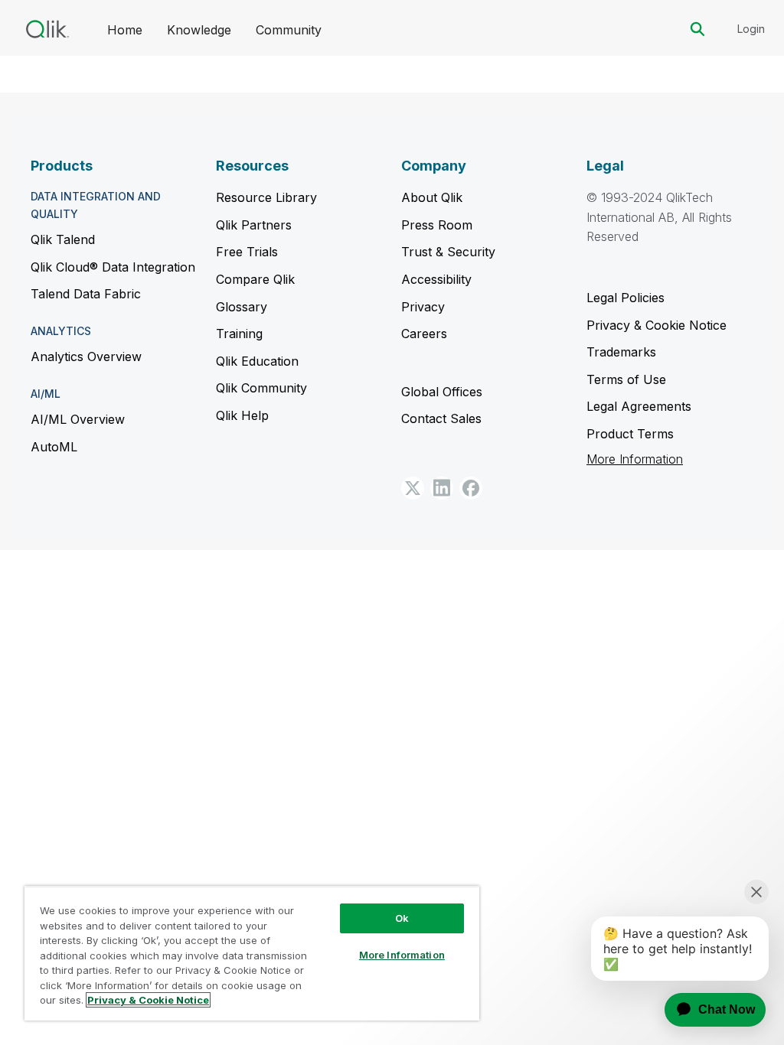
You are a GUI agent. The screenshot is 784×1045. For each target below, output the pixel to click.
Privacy (423, 306)
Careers (424, 333)
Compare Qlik (255, 279)
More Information (634, 459)
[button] (412, 488)
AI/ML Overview (78, 419)
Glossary (241, 306)
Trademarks (621, 352)
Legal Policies (625, 297)
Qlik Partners (254, 225)
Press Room (436, 225)
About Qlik (431, 197)
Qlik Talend (63, 239)
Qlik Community (261, 388)
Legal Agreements (638, 406)
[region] (251, 953)
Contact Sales (441, 418)
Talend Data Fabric (86, 293)
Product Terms (630, 433)
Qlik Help (242, 415)
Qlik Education (257, 361)
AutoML (54, 446)
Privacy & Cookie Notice (656, 325)
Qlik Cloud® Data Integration (113, 267)
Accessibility (436, 279)
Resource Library (266, 197)
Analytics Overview (86, 356)
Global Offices (441, 391)
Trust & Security (448, 251)
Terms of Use (626, 379)
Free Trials (247, 251)
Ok (402, 918)
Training (239, 333)
